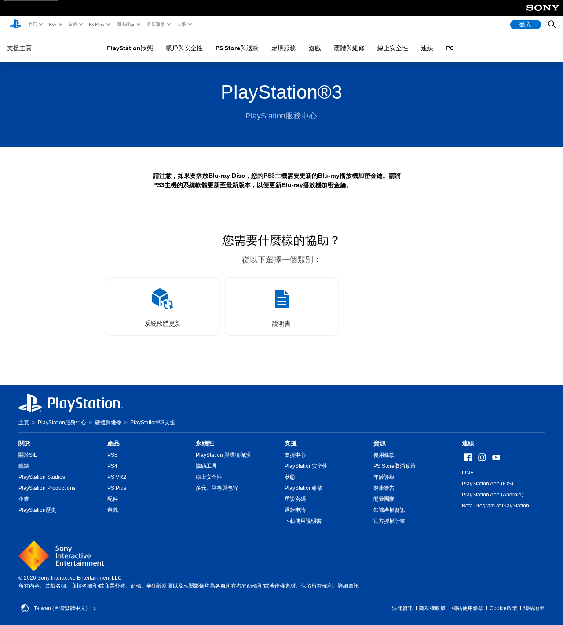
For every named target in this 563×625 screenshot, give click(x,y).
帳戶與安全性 (184, 48)
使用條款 (384, 455)
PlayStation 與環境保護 (223, 455)
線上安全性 (392, 48)
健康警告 (384, 488)
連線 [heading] (468, 443)
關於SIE (27, 455)
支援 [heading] (291, 443)
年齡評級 (384, 477)
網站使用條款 (467, 608)
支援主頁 (19, 48)
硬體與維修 (349, 48)
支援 (181, 24)
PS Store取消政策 (394, 466)
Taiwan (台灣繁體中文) (61, 608)
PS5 (52, 24)
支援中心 (295, 455)
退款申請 (295, 510)
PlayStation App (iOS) (487, 484)
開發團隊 (384, 499)
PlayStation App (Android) (492, 495)
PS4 (112, 466)
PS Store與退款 (237, 48)
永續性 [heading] (205, 443)
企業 (23, 499)
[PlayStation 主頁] (15, 24)
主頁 (23, 422)
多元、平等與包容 (217, 488)
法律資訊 (402, 608)
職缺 (23, 466)
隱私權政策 (432, 608)
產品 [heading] (113, 443)
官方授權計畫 (389, 521)
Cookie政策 (503, 608)
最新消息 (155, 24)
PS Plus (96, 24)
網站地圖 (534, 608)
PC (450, 48)
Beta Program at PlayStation (495, 506)
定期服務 (283, 48)
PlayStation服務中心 (62, 422)
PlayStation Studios (41, 477)
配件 (112, 499)
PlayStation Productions (47, 488)
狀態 (290, 477)
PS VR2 (116, 477)
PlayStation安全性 (306, 466)
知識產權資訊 (389, 510)
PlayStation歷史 (37, 510)
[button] (162, 306)
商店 (32, 24)
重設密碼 (295, 499)
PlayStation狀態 (130, 48)
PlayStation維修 (303, 488)
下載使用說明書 (303, 521)
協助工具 (206, 466)
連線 (427, 48)
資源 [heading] (379, 443)
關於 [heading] (24, 443)
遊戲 (72, 24)
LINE (468, 473)
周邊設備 (125, 24)
